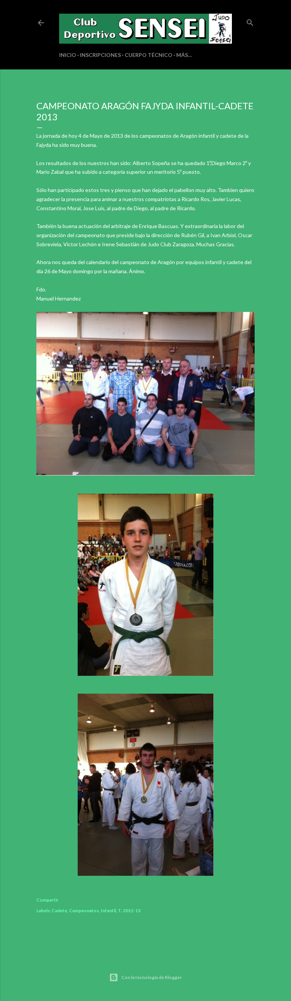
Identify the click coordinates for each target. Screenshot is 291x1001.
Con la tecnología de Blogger (151, 977)
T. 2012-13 (129, 910)
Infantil (108, 910)
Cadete (59, 910)
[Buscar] (250, 21)
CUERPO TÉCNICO (148, 55)
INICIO (67, 55)
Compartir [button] (47, 900)
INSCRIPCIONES (100, 55)
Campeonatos (84, 910)
